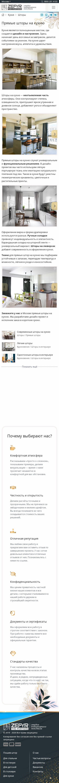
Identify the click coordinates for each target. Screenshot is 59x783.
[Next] (54, 69)
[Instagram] (41, 15)
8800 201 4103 (50, 1)
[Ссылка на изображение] (29, 69)
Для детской (9, 767)
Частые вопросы (42, 758)
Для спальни (10, 758)
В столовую (9, 771)
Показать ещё (29, 366)
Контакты (38, 771)
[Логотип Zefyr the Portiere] (19, 7)
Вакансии (38, 767)
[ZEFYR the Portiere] (24, 726)
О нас (36, 752)
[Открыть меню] (53, 7)
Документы (39, 762)
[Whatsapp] (46, 15)
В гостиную (9, 762)
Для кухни (8, 775)
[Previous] (4, 69)
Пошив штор (10, 752)
